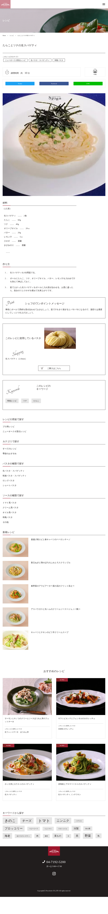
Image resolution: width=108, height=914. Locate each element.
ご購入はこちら (54, 368)
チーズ (27, 820)
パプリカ (79, 821)
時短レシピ (12, 401)
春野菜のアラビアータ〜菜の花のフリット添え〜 (52, 586)
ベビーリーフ (33, 828)
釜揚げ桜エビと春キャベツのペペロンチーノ (50, 539)
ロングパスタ (8, 481)
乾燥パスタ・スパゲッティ (14, 476)
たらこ (36, 401)
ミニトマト (48, 828)
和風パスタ (59, 60)
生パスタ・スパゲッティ (40, 60)
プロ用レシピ (8, 427)
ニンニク (63, 820)
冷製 (76, 828)
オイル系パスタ (9, 512)
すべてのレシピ (9, 449)
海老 (7, 835)
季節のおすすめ (9, 454)
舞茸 (46, 836)
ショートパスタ (9, 485)
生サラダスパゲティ (23, 836)
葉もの (57, 836)
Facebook (54, 83)
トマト (44, 821)
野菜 (88, 835)
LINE (88, 83)
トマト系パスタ (9, 503)
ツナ (25, 401)
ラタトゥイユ (62, 828)
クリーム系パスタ (10, 508)
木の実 (87, 829)
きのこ (10, 821)
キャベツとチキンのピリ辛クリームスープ (49, 632)
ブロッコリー (14, 828)
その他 (6, 522)
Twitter (20, 83)
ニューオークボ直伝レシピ (15, 60)
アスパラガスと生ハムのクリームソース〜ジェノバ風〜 (55, 609)
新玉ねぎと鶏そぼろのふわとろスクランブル (50, 563)
